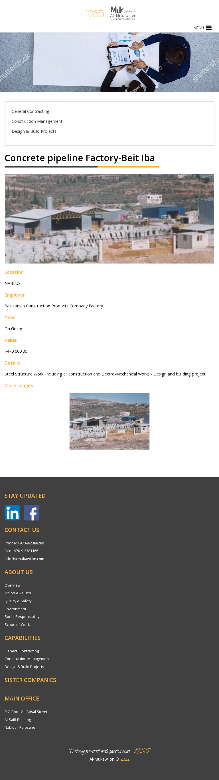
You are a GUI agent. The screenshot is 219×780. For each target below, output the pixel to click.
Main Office (22, 698)
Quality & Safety (18, 600)
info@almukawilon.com (24, 558)
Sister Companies (30, 680)
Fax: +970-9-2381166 (21, 550)
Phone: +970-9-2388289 (24, 543)
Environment (15, 608)
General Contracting (30, 111)
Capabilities (22, 638)
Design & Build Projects (34, 131)
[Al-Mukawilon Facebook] (31, 512)
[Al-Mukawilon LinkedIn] (12, 512)
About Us (19, 572)
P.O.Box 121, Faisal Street (26, 711)
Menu (199, 27)
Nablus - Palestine (20, 727)
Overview (13, 585)
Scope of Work (17, 624)
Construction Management (37, 121)
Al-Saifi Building (18, 719)
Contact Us (22, 530)
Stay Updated (25, 495)
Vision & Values (18, 592)
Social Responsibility (22, 616)
